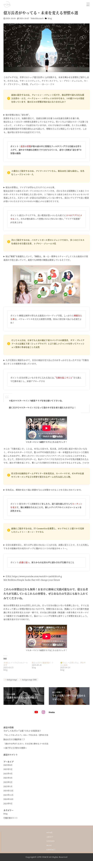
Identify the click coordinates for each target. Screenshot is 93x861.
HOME (49, 832)
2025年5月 (8, 769)
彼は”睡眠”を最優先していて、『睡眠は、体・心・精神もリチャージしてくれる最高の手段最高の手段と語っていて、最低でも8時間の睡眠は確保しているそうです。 (46, 258)
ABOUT (49, 837)
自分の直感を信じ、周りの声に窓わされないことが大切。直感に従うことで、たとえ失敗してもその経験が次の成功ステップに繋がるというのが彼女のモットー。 (46, 546)
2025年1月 (8, 786)
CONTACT (50, 849)
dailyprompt (11, 679)
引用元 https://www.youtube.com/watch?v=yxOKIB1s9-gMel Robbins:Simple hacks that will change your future (33, 578)
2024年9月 (8, 803)
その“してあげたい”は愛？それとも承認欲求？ (22, 731)
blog (50, 18)
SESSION (50, 841)
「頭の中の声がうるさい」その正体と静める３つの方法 (26, 743)
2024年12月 (8, 790)
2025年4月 (8, 773)
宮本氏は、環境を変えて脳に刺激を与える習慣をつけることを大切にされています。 (44, 489)
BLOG (49, 845)
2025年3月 (8, 778)
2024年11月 (8, 795)
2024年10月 (8, 799)
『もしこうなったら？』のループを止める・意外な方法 (26, 735)
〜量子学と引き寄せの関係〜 (15, 748)
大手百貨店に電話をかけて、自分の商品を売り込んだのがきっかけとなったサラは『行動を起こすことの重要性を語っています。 (46, 362)
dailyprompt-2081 (29, 679)
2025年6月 (8, 765)
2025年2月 (8, 782)
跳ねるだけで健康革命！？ (42, 662)
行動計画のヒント (11, 818)
